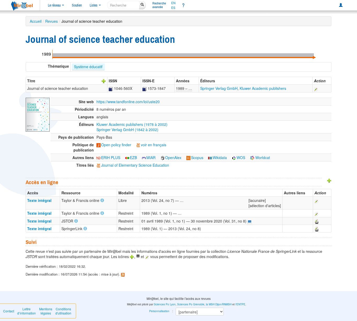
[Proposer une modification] (316, 88)
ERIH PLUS (110, 157)
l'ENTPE (240, 304)
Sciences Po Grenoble (190, 304)
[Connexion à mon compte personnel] (341, 5)
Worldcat (262, 157)
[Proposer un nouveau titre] (104, 80)
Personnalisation (159, 311)
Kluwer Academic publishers (263, 88)
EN (173, 3)
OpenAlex (173, 157)
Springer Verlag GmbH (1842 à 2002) (127, 129)
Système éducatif (88, 66)
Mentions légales (45, 311)
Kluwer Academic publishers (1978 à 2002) (132, 124)
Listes (94, 5)
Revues (51, 21)
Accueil (36, 21)
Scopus (197, 157)
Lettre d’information (26, 311)
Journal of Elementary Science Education (135, 165)
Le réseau (54, 5)
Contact (8, 311)
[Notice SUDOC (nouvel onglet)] (111, 88)
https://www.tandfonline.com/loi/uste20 (128, 101)
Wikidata (220, 157)
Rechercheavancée (159, 5)
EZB (133, 157)
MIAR (151, 157)
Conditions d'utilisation (63, 311)
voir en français (153, 144)
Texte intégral (39, 200)
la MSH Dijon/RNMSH (219, 304)
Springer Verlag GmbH (219, 88)
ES (173, 7)
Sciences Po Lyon (165, 304)
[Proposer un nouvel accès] (329, 180)
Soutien (77, 5)
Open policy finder (116, 144)
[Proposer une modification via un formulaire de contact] (316, 221)
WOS (241, 157)
